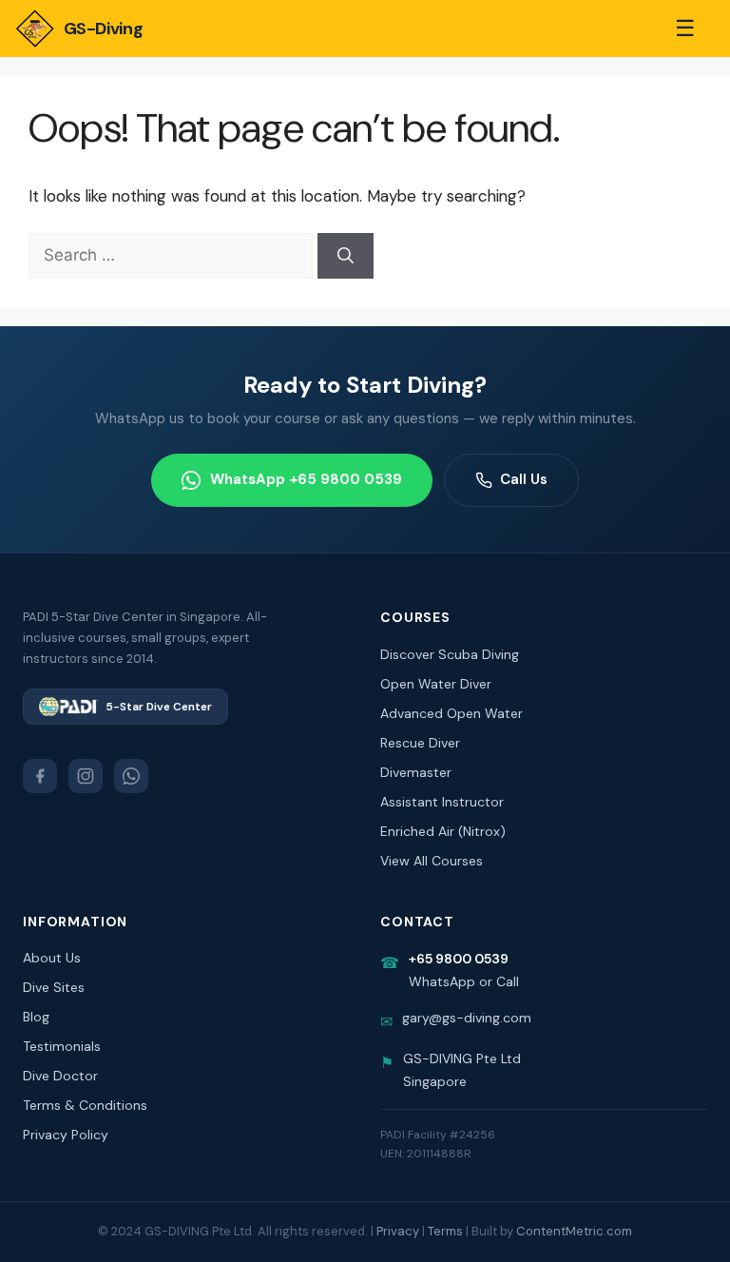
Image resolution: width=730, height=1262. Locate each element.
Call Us (524, 479)
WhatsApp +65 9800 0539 (306, 479)
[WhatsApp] (131, 776)
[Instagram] (85, 776)
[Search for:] (173, 254)
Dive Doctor (60, 1075)
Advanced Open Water (451, 713)
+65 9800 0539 (459, 958)
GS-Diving (103, 28)
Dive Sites (54, 987)
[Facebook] (40, 776)
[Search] (345, 256)
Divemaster (415, 772)
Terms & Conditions (85, 1105)
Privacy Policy (65, 1134)
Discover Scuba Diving (449, 654)
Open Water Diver (435, 683)
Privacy (397, 1231)
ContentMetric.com (574, 1231)
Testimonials (62, 1046)
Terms (445, 1231)
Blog (36, 1016)
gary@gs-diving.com (466, 1017)
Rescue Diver (420, 742)
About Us (52, 957)
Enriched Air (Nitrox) (443, 831)
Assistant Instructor (442, 801)
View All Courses (431, 860)
